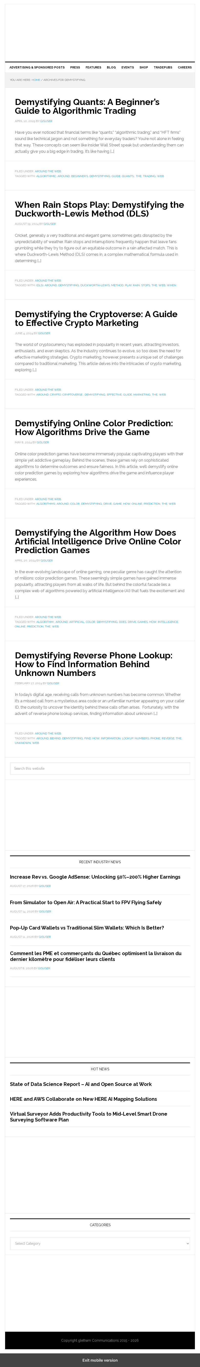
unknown (23, 743)
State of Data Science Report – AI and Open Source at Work (81, 1084)
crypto (55, 394)
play (128, 285)
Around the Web (48, 171)
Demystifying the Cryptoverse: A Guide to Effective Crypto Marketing (96, 318)
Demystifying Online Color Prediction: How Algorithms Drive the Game (94, 427)
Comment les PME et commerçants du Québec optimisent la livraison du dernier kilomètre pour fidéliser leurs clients (95, 956)
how (126, 503)
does (122, 622)
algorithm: (45, 622)
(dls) (39, 285)
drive (107, 503)
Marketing (141, 394)
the (138, 176)
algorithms (45, 503)
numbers (142, 738)
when (171, 285)
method (117, 285)
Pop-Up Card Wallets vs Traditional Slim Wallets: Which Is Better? (87, 928)
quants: (128, 176)
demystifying (100, 176)
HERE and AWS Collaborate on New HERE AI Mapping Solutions (83, 1099)
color (75, 503)
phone (155, 738)
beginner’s (79, 176)
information (110, 738)
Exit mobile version (100, 1360)
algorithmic (46, 176)
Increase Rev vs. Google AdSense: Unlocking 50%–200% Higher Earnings (95, 877)
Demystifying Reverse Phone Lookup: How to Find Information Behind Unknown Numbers (93, 664)
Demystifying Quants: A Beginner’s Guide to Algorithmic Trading (87, 106)
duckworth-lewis (95, 285)
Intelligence (168, 622)
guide (116, 176)
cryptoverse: (72, 394)
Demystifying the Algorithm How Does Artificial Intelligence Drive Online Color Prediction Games (98, 541)
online (137, 503)
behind (55, 738)
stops (145, 285)
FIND (87, 738)
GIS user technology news (100, 20)
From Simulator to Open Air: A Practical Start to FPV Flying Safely (86, 902)
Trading (149, 176)
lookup (127, 738)
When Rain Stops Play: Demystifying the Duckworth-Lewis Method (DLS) (99, 208)
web (160, 176)
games (143, 622)
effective (114, 394)
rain (136, 285)
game (117, 503)
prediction (152, 503)
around (64, 176)
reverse (168, 738)
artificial (76, 622)
